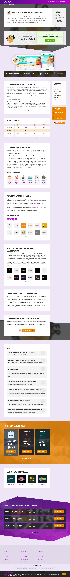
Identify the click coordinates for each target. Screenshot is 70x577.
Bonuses (7, 4)
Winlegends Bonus (41, 556)
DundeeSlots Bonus (26, 431)
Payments (55, 93)
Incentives (56, 97)
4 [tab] (37, 532)
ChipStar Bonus (40, 549)
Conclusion (56, 99)
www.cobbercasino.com (48, 52)
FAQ (54, 102)
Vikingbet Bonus (40, 559)
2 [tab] (27, 236)
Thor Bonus (32, 484)
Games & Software (57, 95)
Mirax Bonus (23, 554)
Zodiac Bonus (21, 484)
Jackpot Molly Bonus (25, 553)
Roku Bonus (42, 484)
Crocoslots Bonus (41, 554)
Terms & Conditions (57, 91)
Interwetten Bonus (24, 559)
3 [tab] (28, 281)
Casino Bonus (61, 1)
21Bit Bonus (6, 556)
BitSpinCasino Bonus (41, 561)
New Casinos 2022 (52, 1)
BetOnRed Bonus (40, 551)
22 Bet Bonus (42, 431)
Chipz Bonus (11, 431)
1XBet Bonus (6, 551)
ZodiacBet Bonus (7, 561)
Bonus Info (56, 89)
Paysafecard (36, 207)
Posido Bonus (23, 551)
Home (4, 4)
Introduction (56, 87)
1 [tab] (25, 236)
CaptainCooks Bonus (7, 549)
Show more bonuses (26, 458)
